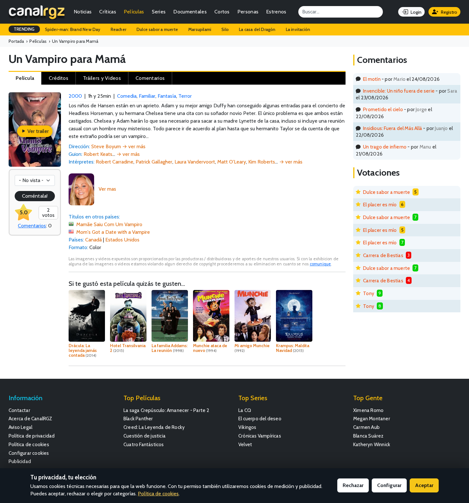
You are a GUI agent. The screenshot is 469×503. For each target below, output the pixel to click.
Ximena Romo (368, 410)
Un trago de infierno (384, 147)
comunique (320, 264)
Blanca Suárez (368, 436)
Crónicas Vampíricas (259, 436)
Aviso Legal (20, 427)
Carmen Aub (366, 427)
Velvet (245, 444)
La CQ (244, 410)
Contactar (19, 410)
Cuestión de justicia (144, 436)
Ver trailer (37, 131)
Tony (368, 293)
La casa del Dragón (257, 29)
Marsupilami (199, 29)
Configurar (389, 485)
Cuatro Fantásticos (143, 444)
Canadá (93, 240)
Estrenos (276, 12)
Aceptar (424, 485)
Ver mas (107, 189)
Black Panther (138, 418)
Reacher (118, 29)
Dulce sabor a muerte (157, 29)
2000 (75, 96)
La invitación (298, 29)
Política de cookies (29, 444)
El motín (372, 79)
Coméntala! (35, 196)
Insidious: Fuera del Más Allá (392, 128)
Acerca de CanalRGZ (30, 418)
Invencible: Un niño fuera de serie (399, 91)
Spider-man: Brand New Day (72, 29)
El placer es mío (380, 205)
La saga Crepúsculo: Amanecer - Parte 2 (166, 410)
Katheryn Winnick (371, 444)
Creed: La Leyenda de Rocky (154, 427)
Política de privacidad (32, 436)
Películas (134, 12)
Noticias (83, 12)
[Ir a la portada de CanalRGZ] (37, 12)
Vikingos (247, 427)
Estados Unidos (122, 240)
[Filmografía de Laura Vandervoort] (81, 189)
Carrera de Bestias (383, 255)
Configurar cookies (29, 453)
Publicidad (20, 461)
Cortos (222, 12)
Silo (225, 29)
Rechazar (353, 485)
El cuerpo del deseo (259, 418)
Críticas (107, 12)
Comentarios (32, 226)
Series (159, 12)
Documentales (190, 12)
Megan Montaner (371, 418)
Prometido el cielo (383, 109)
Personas (247, 12)
